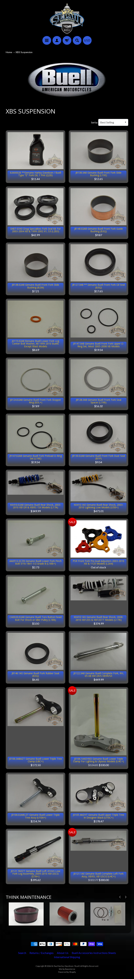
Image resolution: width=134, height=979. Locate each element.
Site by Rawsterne (67, 969)
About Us (62, 952)
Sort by (94, 122)
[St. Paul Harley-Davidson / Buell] (67, 18)
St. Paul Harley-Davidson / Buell (65, 966)
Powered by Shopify (67, 972)
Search (22, 952)
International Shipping (67, 957)
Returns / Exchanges (41, 952)
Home (9, 52)
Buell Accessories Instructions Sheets (94, 952)
